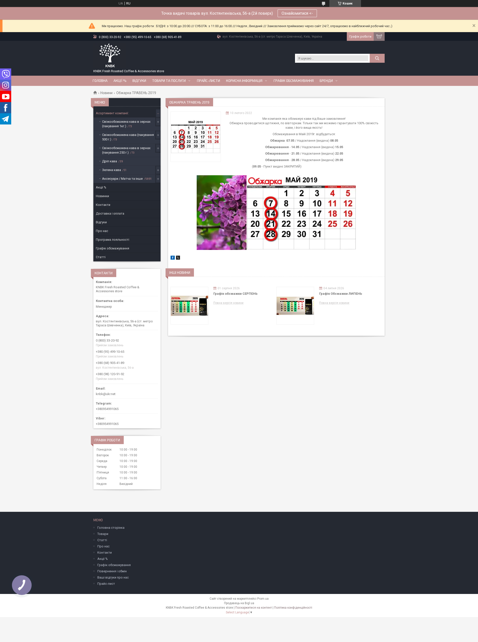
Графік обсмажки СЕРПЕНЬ (235, 293)
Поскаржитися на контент (253, 607)
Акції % (101, 187)
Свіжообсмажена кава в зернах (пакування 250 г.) (126, 150)
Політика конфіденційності (293, 607)
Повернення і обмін (112, 571)
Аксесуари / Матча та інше (122, 178)
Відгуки (139, 80)
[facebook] (173, 258)
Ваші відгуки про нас (113, 577)
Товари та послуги (169, 80)
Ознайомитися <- (297, 13)
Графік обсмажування (294, 80)
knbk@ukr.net (106, 394)
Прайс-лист (106, 583)
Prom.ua (263, 598)
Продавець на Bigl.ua (239, 603)
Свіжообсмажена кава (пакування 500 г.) (128, 137)
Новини (106, 93)
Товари (102, 534)
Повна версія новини (228, 303)
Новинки (102, 196)
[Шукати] (377, 58)
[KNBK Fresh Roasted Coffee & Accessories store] (109, 55)
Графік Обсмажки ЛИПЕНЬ (340, 293)
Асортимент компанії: (112, 113)
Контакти (103, 205)
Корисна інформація (244, 80)
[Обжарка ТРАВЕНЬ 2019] (196, 137)
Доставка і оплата (110, 213)
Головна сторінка (110, 527)
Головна (100, 80)
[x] (178, 258)
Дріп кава (109, 161)
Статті (101, 257)
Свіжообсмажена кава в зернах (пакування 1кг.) (126, 124)
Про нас (102, 231)
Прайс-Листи (208, 80)
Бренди (326, 80)
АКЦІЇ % (120, 80)
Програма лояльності (112, 239)
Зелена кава (111, 170)
